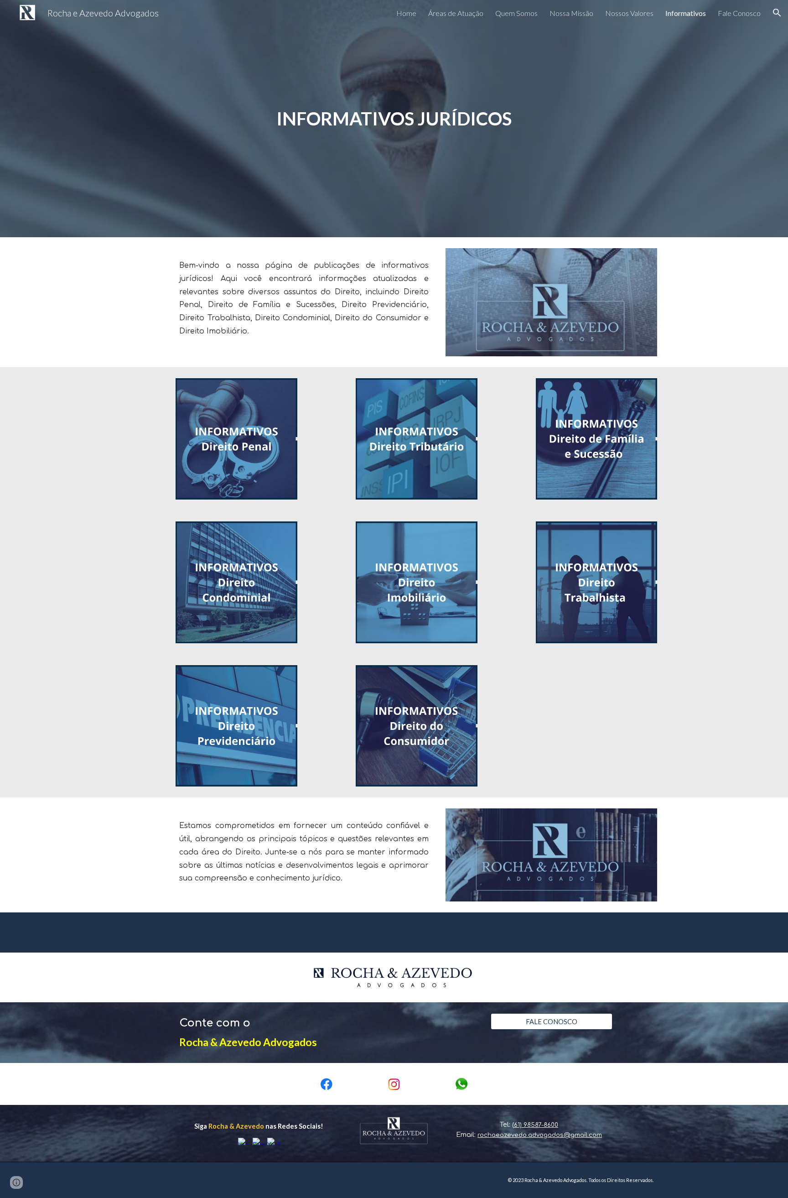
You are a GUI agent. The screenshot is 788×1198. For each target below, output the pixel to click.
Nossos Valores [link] (629, 13)
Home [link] (406, 13)
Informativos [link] (685, 13)
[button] (777, 13)
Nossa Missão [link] (571, 13)
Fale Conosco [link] (739, 13)
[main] (394, 119)
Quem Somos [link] (516, 13)
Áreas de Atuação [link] (455, 13)
